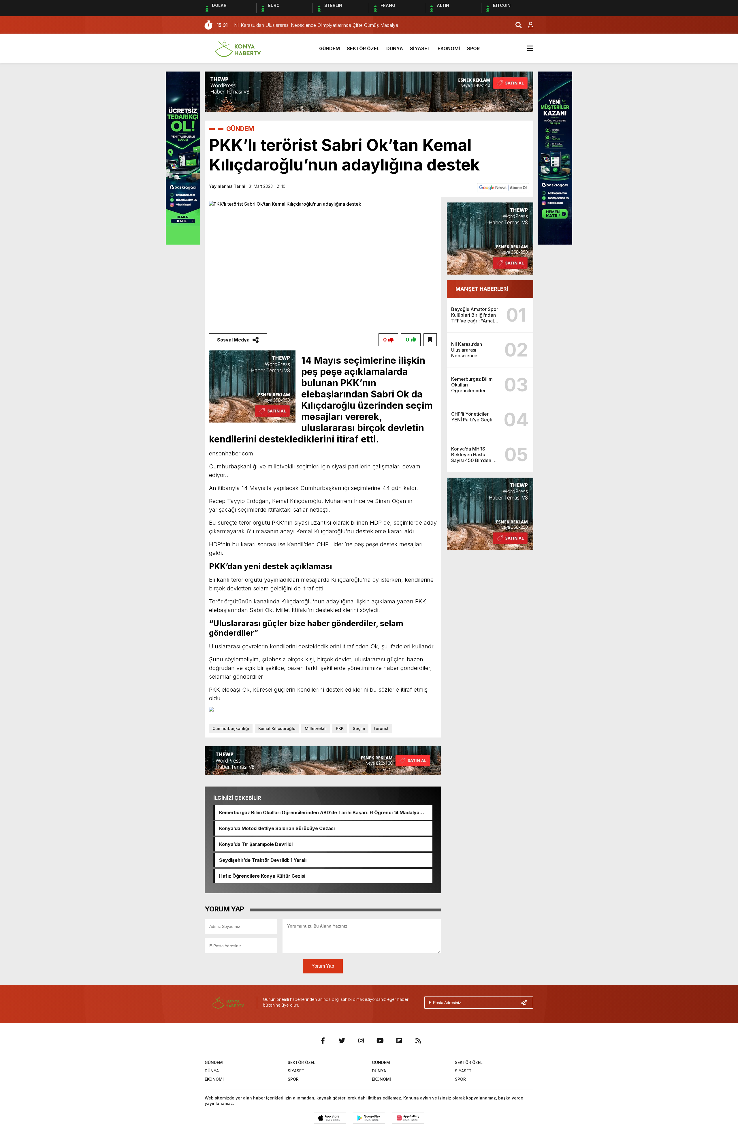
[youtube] (380, 1041)
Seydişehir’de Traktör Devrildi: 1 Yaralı (262, 860)
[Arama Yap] (516, 25)
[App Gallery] (408, 1118)
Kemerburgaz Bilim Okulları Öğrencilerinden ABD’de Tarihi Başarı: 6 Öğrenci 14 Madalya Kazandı (319, 812)
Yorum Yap (323, 966)
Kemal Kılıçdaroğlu (276, 728)
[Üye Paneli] (527, 25)
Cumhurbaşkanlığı (230, 728)
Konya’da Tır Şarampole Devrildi (256, 844)
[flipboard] (399, 1041)
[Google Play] (369, 1118)
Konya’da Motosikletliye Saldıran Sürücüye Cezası (277, 828)
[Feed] (418, 1041)
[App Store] (330, 1118)
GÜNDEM (329, 48)
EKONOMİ (449, 48)
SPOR (473, 48)
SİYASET (420, 48)
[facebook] (323, 1041)
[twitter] (342, 1041)
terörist (381, 728)
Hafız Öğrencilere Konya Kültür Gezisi (262, 876)
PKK (340, 728)
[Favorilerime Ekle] (430, 339)
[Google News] (503, 187)
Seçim (359, 728)
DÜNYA (394, 48)
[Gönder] (526, 1003)
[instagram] (361, 1041)
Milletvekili (316, 728)
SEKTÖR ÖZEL (363, 48)
